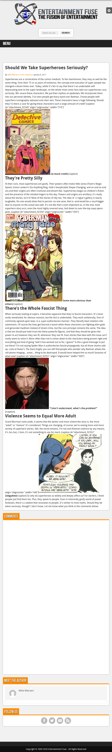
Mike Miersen (13, 74)
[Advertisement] (56, 54)
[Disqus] (56, 558)
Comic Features (26, 74)
